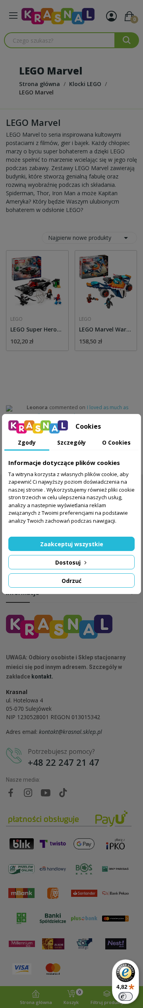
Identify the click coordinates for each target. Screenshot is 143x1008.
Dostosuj (68, 562)
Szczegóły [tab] (71, 442)
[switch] (125, 996)
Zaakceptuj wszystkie (71, 544)
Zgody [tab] (27, 442)
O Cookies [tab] (116, 442)
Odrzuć (71, 580)
